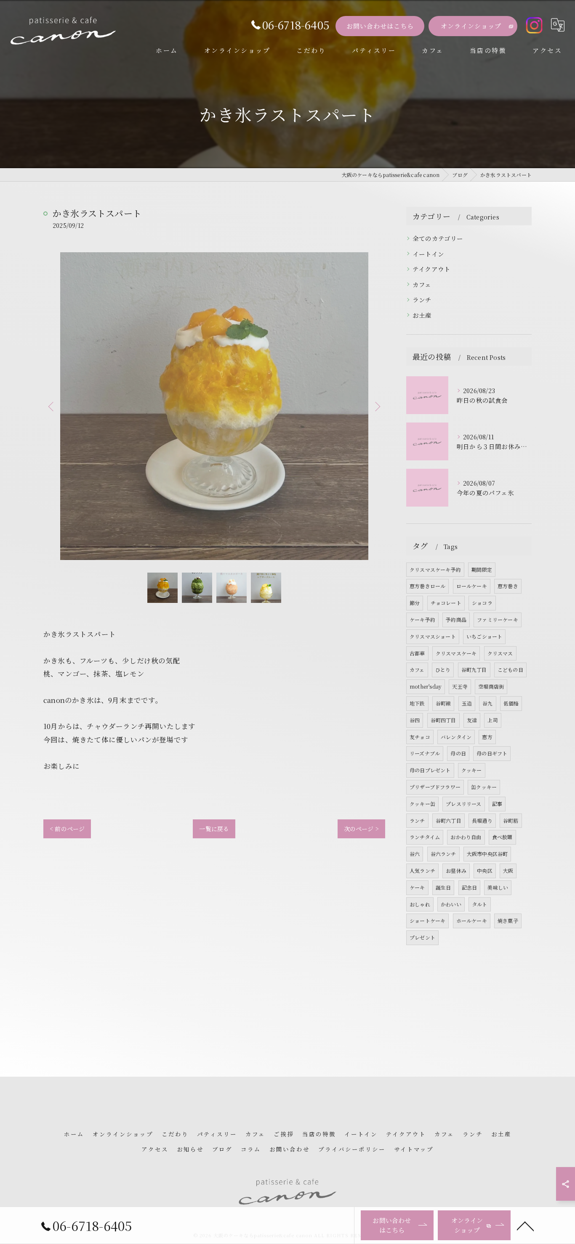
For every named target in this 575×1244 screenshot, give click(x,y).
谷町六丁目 (448, 820)
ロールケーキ (471, 585)
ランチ (422, 299)
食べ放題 (502, 836)
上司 (492, 720)
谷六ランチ (443, 853)
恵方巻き (508, 585)
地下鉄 (417, 703)
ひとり (443, 669)
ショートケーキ (427, 920)
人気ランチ (422, 870)
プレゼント (422, 937)
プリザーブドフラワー (435, 786)
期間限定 (481, 569)
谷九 (487, 703)
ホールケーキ (471, 920)
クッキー (471, 770)
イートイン (428, 253)
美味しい (497, 887)
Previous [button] (51, 406)
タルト (479, 904)
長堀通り (482, 820)
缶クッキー (484, 786)
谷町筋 (511, 820)
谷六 (415, 853)
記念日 (469, 887)
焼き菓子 (508, 920)
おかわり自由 (465, 836)
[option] (214, 406)
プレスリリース (463, 803)
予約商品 (456, 619)
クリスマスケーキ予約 (435, 569)
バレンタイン (456, 736)
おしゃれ (420, 904)
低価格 (511, 703)
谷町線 (443, 703)
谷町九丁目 (474, 669)
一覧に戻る (214, 828)
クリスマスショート (433, 636)
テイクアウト (431, 268)
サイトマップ (414, 1149)
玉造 (467, 703)
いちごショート (484, 636)
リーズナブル (425, 753)
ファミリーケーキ (497, 619)
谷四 (415, 720)
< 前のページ (67, 828)
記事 (497, 803)
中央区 (484, 870)
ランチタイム (425, 836)
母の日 (458, 753)
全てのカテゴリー (438, 238)
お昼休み (456, 870)
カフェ (422, 284)
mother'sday (426, 686)
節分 (415, 602)
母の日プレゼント (430, 770)
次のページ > (361, 828)
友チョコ (420, 736)
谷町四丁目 (443, 720)
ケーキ (417, 887)
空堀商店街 (491, 686)
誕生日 (443, 887)
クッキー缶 (422, 803)
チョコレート (446, 602)
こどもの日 (510, 669)
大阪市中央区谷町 (487, 853)
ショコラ (482, 602)
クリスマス (500, 653)
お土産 (422, 315)
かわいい (451, 904)
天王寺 (460, 686)
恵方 (487, 736)
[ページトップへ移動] (525, 1225)
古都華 (417, 653)
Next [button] (376, 406)
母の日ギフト (492, 753)
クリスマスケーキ (456, 653)
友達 (472, 720)
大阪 (508, 870)
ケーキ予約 (422, 619)
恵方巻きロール (427, 585)
